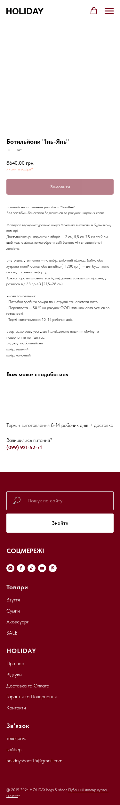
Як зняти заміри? (19, 169)
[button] (94, 11)
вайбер (13, 749)
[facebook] (21, 568)
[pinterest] (53, 568)
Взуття (13, 600)
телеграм (16, 738)
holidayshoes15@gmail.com (34, 761)
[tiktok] (32, 568)
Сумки (13, 611)
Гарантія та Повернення (31, 697)
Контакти (16, 708)
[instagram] (10, 568)
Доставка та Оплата (27, 686)
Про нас (15, 663)
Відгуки (14, 675)
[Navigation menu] (109, 11)
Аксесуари (17, 622)
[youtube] (42, 568)
